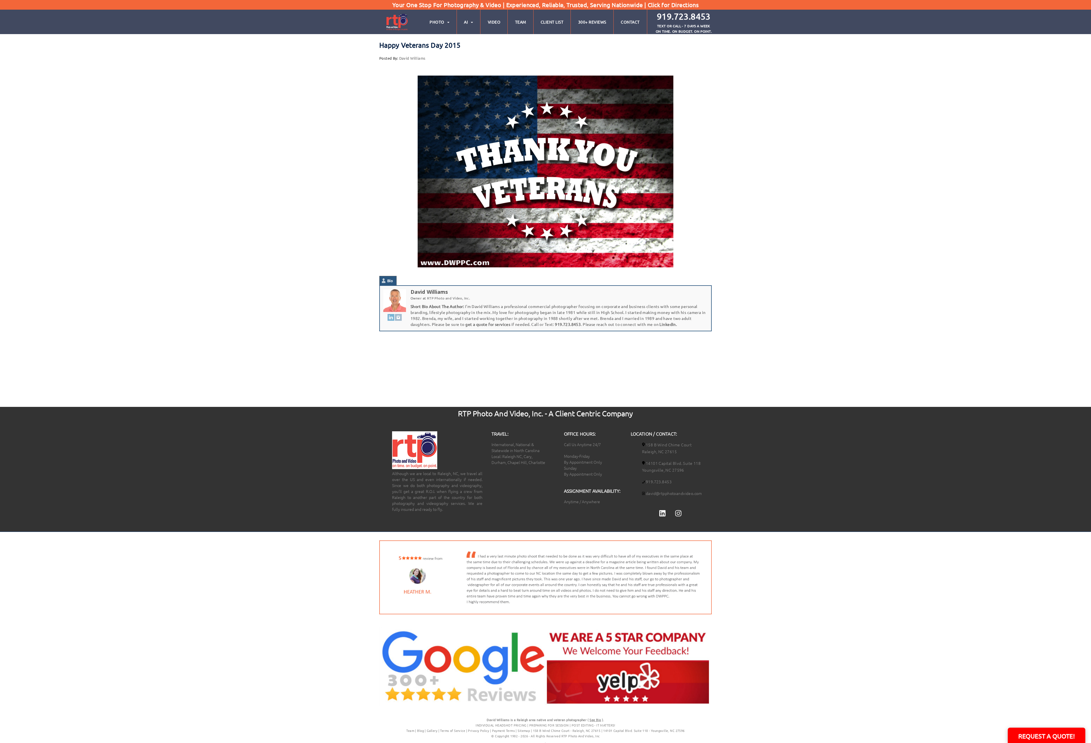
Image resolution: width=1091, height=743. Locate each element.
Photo (437, 21)
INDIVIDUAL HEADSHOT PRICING (501, 725)
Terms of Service (452, 730)
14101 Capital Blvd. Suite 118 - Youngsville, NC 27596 (643, 730)
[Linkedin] (662, 513)
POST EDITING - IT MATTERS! (593, 725)
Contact (630, 21)
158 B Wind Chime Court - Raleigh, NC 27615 (567, 730)
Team (520, 21)
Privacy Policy (479, 730)
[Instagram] (398, 316)
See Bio (595, 719)
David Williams (412, 58)
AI (466, 21)
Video (494, 21)
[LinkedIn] (391, 316)
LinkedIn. (668, 324)
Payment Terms (503, 730)
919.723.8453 (568, 324)
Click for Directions (673, 4)
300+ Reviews (592, 21)
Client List (552, 21)
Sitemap (524, 730)
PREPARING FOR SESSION (549, 725)
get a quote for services (487, 324)
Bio (390, 280)
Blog (420, 730)
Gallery (432, 730)
